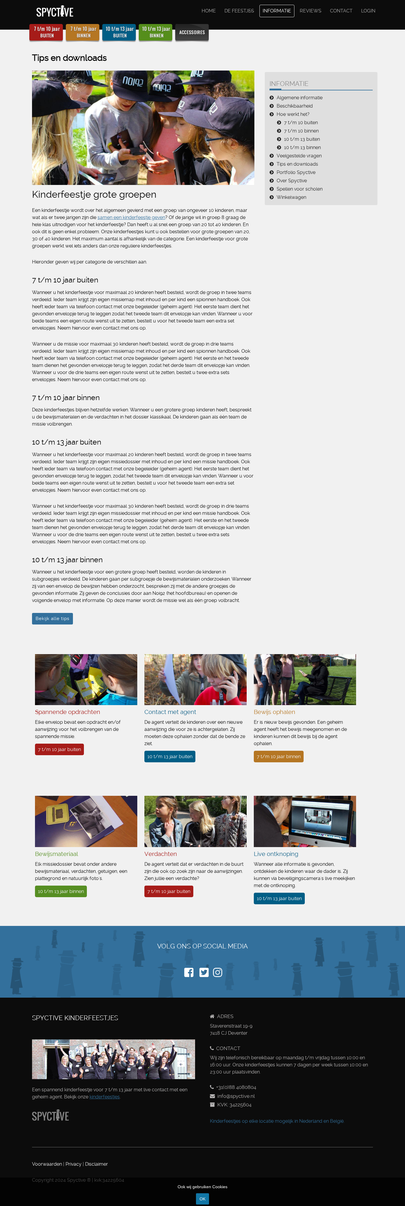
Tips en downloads (297, 164)
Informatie (277, 11)
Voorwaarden (47, 1164)
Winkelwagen (291, 197)
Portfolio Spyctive (296, 172)
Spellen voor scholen (300, 189)
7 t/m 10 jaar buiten (59, 749)
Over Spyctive (292, 180)
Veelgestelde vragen (299, 156)
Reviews (310, 11)
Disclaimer (96, 1164)
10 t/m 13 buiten (302, 139)
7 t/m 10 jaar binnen (279, 756)
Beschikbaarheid (295, 106)
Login (368, 11)
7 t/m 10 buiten (301, 122)
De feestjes (239, 11)
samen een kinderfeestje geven (131, 217)
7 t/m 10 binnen (301, 131)
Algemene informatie (300, 97)
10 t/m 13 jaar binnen (61, 891)
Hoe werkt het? (293, 114)
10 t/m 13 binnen (302, 147)
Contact (341, 11)
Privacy (74, 1164)
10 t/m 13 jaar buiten (169, 756)
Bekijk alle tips (52, 618)
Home (209, 11)
